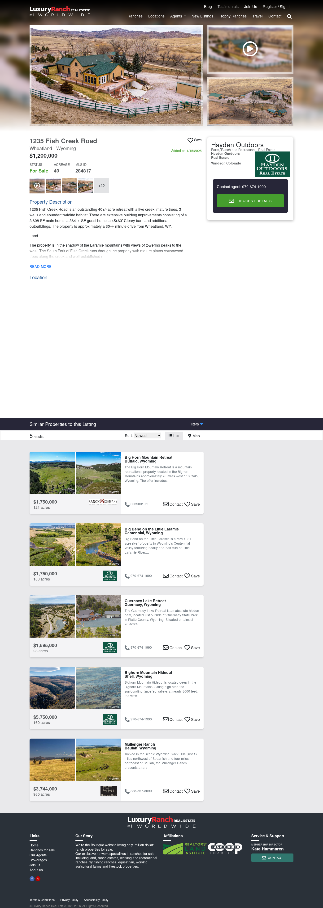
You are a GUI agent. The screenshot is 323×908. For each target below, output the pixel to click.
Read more (41, 266)
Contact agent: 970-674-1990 (241, 187)
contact (275, 858)
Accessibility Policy (96, 900)
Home (34, 845)
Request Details (255, 200)
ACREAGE (62, 164)
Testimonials (228, 6)
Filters (193, 424)
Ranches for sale (42, 850)
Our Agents (38, 855)
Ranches (135, 16)
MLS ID (81, 164)
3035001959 (140, 503)
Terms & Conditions (42, 900)
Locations (156, 16)
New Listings (202, 16)
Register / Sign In (277, 6)
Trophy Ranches (233, 16)
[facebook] (32, 878)
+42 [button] (101, 185)
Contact (274, 16)
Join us (35, 864)
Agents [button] (176, 16)
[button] (116, 75)
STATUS (36, 164)
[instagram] (37, 878)
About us (36, 869)
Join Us (250, 6)
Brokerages (38, 860)
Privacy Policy (69, 900)
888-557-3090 (141, 790)
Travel (257, 16)
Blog (208, 6)
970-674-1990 (141, 575)
